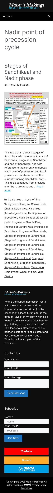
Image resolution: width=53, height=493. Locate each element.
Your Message (12, 377)
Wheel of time (28, 271)
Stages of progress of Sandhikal (23, 249)
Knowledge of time (15, 213)
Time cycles (11, 271)
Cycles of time (16, 204)
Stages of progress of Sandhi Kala (24, 240)
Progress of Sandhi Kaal (26, 222)
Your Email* (11, 368)
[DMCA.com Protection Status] (26, 471)
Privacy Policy (39, 485)
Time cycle (37, 267)
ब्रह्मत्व (27, 485)
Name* (8, 417)
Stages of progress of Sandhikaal (24, 244)
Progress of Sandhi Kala (18, 226)
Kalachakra (20, 208)
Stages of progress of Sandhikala (24, 253)
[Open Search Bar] (49, 16)
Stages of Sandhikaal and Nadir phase (23, 72)
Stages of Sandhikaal (32, 262)
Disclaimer (26, 488)
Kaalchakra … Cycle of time (24, 199)
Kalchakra (34, 208)
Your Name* (11, 359)
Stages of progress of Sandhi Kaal (24, 235)
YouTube (26, 451)
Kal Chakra (33, 204)
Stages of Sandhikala (17, 267)
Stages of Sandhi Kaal (17, 258)
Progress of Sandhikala (32, 231)
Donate (26, 460)
